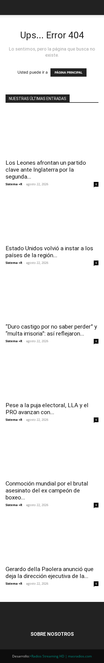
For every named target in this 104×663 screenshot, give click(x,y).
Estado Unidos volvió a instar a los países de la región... (49, 252)
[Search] (96, 7)
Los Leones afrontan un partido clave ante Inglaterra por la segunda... (46, 169)
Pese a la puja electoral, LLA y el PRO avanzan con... (47, 409)
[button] (9, 7)
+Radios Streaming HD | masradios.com (60, 656)
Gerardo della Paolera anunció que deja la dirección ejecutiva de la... (49, 572)
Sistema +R (14, 184)
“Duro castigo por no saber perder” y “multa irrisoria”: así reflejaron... (51, 330)
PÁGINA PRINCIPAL (68, 72)
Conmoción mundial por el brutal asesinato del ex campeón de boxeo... (47, 490)
